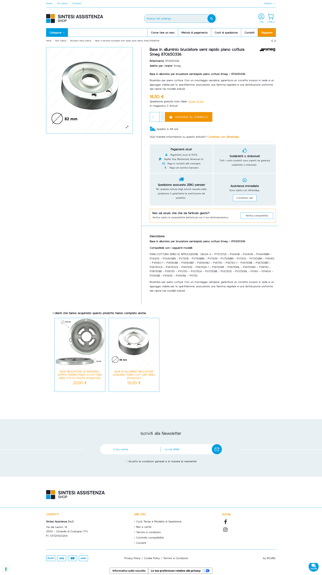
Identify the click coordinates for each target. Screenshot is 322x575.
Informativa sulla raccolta (129, 570)
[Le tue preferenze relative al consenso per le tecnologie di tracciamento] (6, 569)
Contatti (76, 3)
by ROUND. (269, 558)
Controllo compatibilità (150, 537)
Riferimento (157, 60)
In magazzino (158, 105)
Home (49, 3)
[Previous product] (272, 40)
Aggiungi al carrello (191, 116)
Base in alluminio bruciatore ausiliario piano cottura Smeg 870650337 (134, 374)
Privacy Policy (132, 558)
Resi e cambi (143, 526)
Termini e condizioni (148, 532)
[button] (57, 32)
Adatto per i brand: (161, 65)
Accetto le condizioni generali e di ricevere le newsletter (162, 461)
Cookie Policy (152, 558)
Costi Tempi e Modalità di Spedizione (158, 521)
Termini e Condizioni (175, 558)
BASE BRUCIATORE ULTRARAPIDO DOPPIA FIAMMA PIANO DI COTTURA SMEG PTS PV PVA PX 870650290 (80, 374)
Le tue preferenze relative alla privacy (176, 570)
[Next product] (275, 40)
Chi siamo (62, 3)
